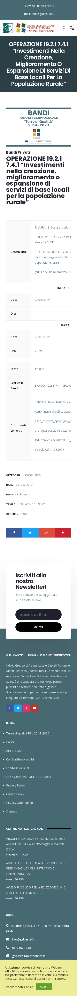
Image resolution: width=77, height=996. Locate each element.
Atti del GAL (14, 750)
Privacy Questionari (19, 803)
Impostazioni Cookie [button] (19, 987)
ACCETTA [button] (44, 986)
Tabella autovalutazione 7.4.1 (53, 402)
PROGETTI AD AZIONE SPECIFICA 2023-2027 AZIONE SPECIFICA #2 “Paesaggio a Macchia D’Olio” (35, 844)
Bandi (10, 742)
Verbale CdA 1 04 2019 (49, 449)
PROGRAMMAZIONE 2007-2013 (28, 777)
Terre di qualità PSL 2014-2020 (27, 733)
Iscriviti (38, 626)
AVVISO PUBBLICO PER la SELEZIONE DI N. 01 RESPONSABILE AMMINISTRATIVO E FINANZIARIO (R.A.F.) (36, 868)
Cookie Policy (15, 794)
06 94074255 (45, 6)
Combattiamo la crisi (20, 759)
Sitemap (11, 811)
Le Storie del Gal (17, 768)
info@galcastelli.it (43, 14)
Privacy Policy (15, 785)
